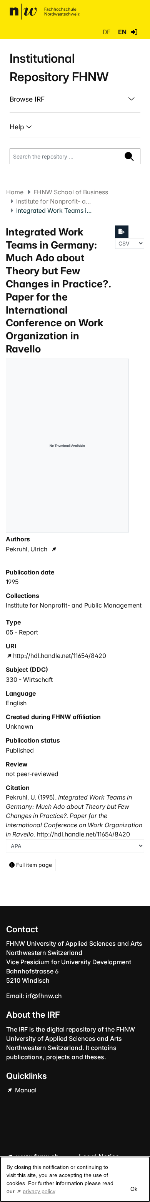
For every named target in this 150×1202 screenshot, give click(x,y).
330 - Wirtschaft (29, 679)
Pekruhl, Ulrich (26, 549)
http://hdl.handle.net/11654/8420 (59, 655)
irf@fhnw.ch (44, 996)
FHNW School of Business (70, 192)
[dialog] (75, 1179)
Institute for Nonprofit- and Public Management (54, 201)
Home (14, 192)
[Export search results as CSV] (122, 231)
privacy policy (39, 1191)
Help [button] (18, 127)
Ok (133, 1189)
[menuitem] (75, 99)
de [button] (107, 32)
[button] (134, 32)
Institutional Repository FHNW (59, 67)
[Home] (45, 11)
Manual (25, 1090)
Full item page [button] (33, 864)
